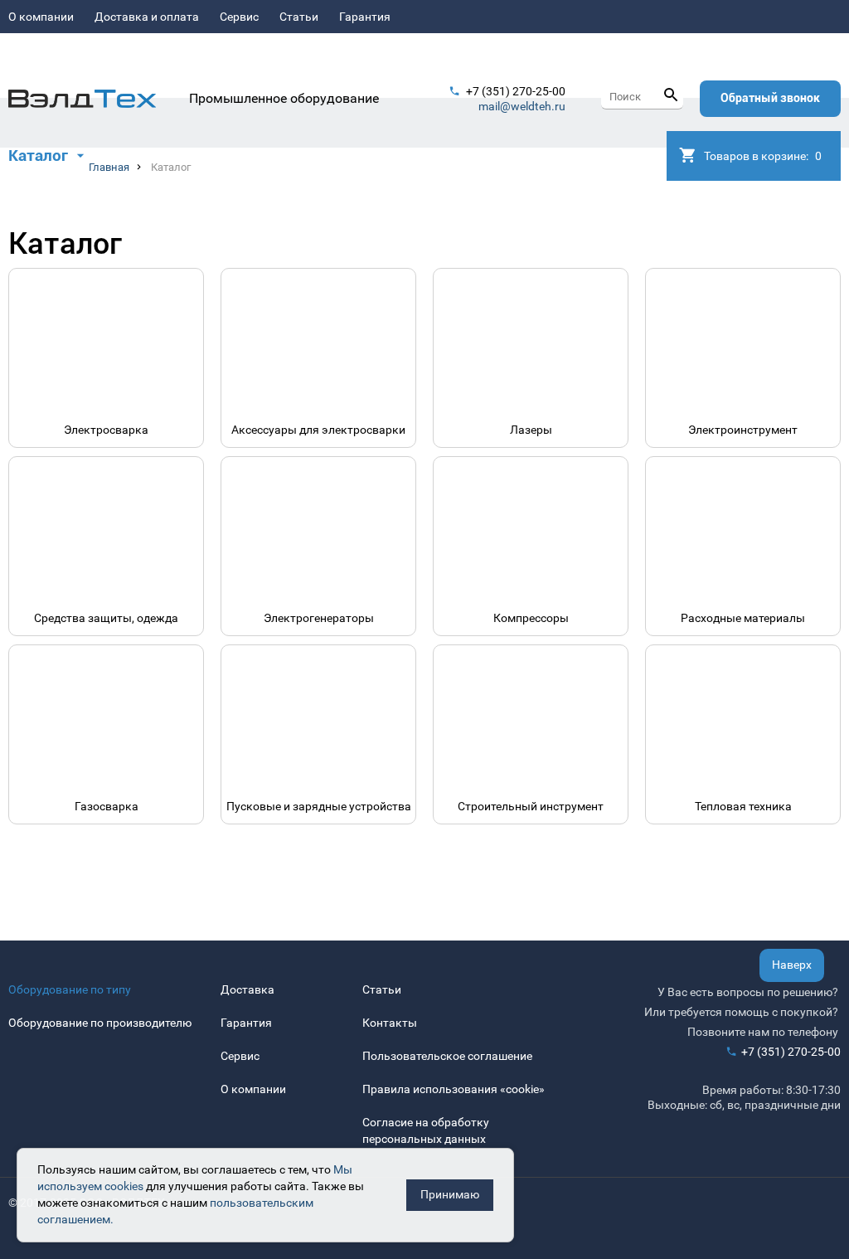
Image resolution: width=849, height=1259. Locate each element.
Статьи (298, 16)
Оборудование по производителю (100, 1022)
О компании (41, 16)
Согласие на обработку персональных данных (425, 1130)
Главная (109, 167)
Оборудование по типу (69, 989)
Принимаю (449, 1194)
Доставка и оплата (147, 16)
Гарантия (365, 16)
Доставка (247, 989)
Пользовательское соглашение (447, 1055)
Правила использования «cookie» (453, 1089)
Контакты (389, 1022)
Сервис (239, 16)
